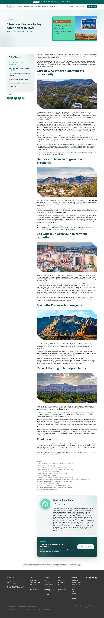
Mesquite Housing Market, (49, 483)
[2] (65, 113)
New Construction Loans (34, 590)
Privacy (77, 605)
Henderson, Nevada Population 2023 (60, 469)
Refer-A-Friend (48, 587)
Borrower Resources (63, 587)
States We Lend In (76, 584)
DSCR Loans (33, 584)
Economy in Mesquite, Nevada (58, 485)
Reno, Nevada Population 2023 (61, 487)
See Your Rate (92, 6)
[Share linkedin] (8, 98)
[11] (42, 290)
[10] (65, 285)
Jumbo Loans (33, 593)
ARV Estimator (61, 580)
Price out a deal (86, 547)
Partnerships (47, 582)
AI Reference (94, 607)
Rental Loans (33, 587)
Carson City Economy (62, 467)
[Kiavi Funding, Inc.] (11, 6)
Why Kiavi (52, 6)
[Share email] (23, 98)
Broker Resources (62, 589)
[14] (70, 353)
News (73, 589)
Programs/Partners (36, 6)
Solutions (26, 6)
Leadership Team (76, 582)
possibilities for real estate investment (81, 54)
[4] (82, 127)
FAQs (59, 591)
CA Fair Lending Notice (84, 607)
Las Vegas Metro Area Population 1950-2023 (58, 477)
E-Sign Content (74, 607)
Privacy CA (82, 605)
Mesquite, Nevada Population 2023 (62, 481)
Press (73, 591)
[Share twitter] (15, 98)
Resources (45, 6)
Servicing (74, 596)
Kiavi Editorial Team (19, 31)
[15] (82, 363)
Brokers (46, 580)
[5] (44, 205)
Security (89, 605)
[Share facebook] (11, 98)
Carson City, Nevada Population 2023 (61, 463)
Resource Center (62, 582)
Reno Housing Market (48, 489)
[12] (93, 344)
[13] (58, 346)
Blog (59, 584)
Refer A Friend (74, 6)
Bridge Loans (33, 580)
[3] (50, 118)
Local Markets (11, 19)
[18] (65, 414)
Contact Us (75, 598)
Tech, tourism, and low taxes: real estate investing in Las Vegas (62, 479)
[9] (84, 283)
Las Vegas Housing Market (49, 475)
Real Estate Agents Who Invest (49, 590)
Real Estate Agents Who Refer (49, 593)
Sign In (84, 6)
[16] (67, 407)
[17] (69, 409)
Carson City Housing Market (49, 465)
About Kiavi (75, 580)
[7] (58, 217)
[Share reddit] (19, 98)
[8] (62, 278)
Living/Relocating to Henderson (56, 473)
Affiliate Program (48, 584)
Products (20, 6)
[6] (70, 210)
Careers (74, 593)
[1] (94, 112)
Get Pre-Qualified (66, 1)
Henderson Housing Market (49, 471)
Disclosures (94, 605)
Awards (73, 587)
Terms (72, 605)
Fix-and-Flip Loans (35, 582)
